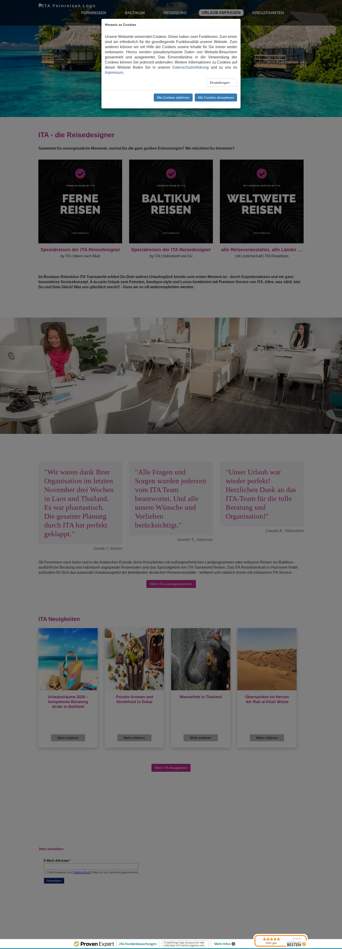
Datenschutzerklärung (190, 67)
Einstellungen (220, 82)
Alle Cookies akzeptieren (216, 97)
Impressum (114, 72)
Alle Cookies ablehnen (173, 97)
